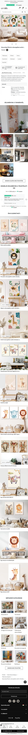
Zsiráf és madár (4, 402)
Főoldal (3, 674)
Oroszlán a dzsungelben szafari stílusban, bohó (10, 276)
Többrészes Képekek (6, 676)
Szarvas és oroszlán (5, 528)
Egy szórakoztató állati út (7, 497)
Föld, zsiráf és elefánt (6, 245)
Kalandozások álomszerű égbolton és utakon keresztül (10, 371)
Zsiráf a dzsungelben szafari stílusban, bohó (10, 339)
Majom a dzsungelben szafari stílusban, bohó (10, 308)
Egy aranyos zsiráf (5, 591)
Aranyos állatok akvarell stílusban (9, 465)
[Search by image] (22, 12)
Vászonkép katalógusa (12, 674)
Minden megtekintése (14, 668)
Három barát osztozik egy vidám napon (10, 434)
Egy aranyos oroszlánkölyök (7, 560)
